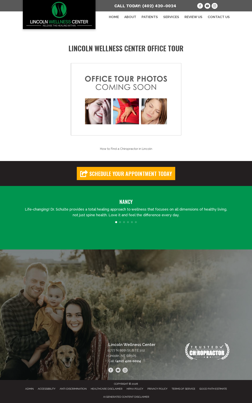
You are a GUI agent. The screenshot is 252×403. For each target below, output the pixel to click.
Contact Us (219, 17)
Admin (29, 388)
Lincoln (147, 149)
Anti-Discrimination (73, 388)
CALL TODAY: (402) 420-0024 (145, 5)
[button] (126, 173)
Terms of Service (183, 388)
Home (114, 17)
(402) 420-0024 (128, 361)
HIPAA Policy (135, 388)
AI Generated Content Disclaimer (126, 396)
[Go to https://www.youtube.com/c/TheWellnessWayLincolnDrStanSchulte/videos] (207, 6)
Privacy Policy (157, 388)
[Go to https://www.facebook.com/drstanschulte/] (200, 6)
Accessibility (47, 388)
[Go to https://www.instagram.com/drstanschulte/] (215, 6)
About (130, 17)
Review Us (193, 17)
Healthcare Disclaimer (106, 388)
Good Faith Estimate (213, 388)
